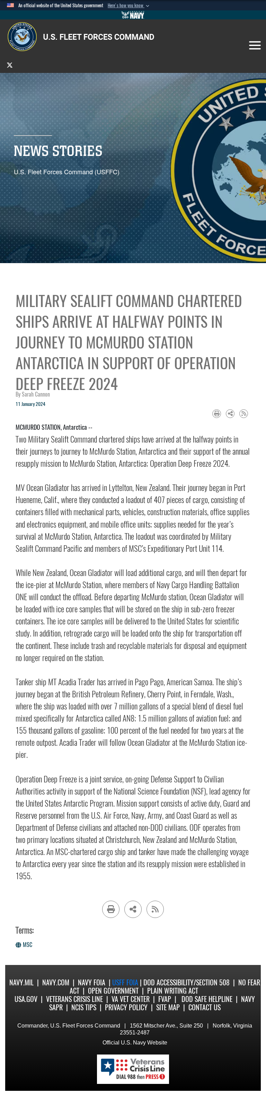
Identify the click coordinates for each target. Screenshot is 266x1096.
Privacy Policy (126, 1007)
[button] (129, 5)
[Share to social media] (230, 413)
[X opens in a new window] (10, 65)
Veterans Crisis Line (74, 999)
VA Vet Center (131, 999)
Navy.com (55, 982)
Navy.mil (21, 982)
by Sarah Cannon (33, 394)
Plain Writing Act (172, 990)
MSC (27, 944)
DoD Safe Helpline (206, 999)
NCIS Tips (83, 1007)
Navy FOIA (91, 982)
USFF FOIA (126, 982)
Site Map (168, 1007)
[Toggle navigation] (255, 45)
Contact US (204, 1007)
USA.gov (26, 999)
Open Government (113, 990)
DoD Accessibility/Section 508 (186, 982)
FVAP (164, 999)
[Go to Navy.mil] (133, 14)
